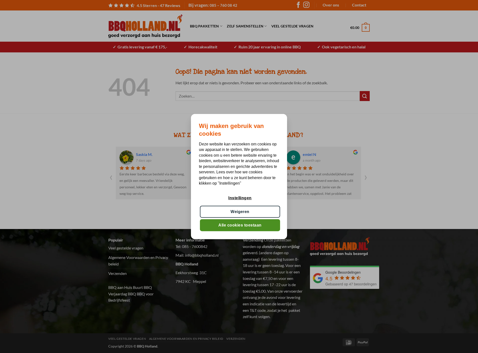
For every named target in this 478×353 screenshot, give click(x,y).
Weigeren (240, 211)
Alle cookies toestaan (239, 225)
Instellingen (240, 198)
